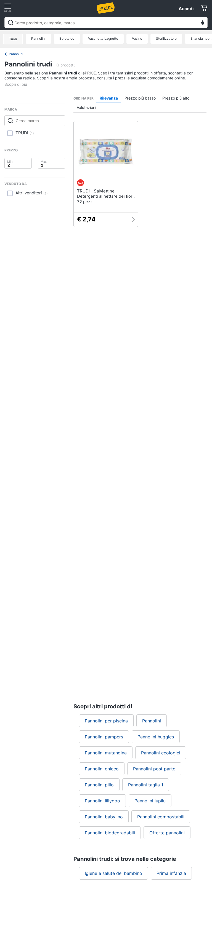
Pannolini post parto (154, 768)
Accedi (186, 8)
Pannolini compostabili (160, 816)
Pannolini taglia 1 (145, 784)
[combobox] (106, 22)
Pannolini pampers (104, 737)
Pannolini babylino (104, 816)
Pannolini (38, 38)
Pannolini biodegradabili (110, 832)
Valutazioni (86, 107)
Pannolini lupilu (150, 800)
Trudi (13, 39)
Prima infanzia (171, 873)
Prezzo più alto (175, 98)
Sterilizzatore (166, 38)
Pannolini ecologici (160, 753)
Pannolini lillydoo (102, 800)
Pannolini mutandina (106, 753)
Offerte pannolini (167, 832)
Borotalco (66, 38)
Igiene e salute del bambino (113, 873)
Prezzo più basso (140, 98)
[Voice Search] (202, 23)
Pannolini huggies (155, 737)
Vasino (137, 38)
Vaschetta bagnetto (103, 38)
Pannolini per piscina (106, 721)
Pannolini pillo (99, 784)
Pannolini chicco (102, 768)
